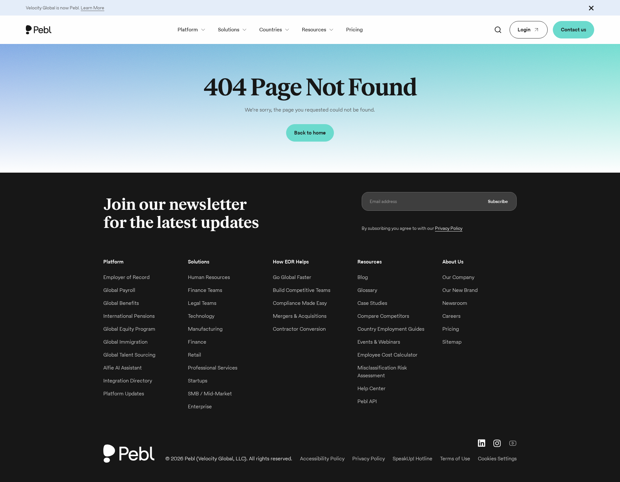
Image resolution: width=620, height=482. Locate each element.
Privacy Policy (448, 228)
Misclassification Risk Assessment (382, 371)
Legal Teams (202, 303)
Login (524, 29)
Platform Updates (123, 393)
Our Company (458, 277)
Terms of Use (455, 458)
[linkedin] (482, 443)
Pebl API (367, 401)
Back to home (310, 132)
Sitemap (451, 342)
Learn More (92, 8)
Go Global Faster (292, 277)
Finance (197, 342)
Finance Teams (205, 290)
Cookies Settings (497, 458)
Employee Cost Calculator (387, 355)
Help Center (371, 388)
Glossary (367, 290)
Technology (201, 316)
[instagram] (497, 443)
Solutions (228, 29)
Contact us (573, 29)
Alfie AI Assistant (122, 367)
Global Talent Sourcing (129, 355)
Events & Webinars (378, 342)
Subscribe (498, 201)
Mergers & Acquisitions (299, 316)
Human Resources (209, 277)
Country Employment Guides (390, 329)
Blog (362, 277)
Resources (314, 29)
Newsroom (454, 303)
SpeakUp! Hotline (412, 458)
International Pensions (129, 316)
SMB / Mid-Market (210, 393)
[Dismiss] (591, 8)
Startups (197, 380)
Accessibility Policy (322, 458)
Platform (188, 29)
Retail (194, 355)
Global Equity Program (129, 329)
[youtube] (513, 443)
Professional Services (212, 367)
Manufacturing (205, 329)
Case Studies (372, 303)
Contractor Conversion (299, 329)
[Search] (498, 30)
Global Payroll (119, 290)
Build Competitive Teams (301, 290)
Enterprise (200, 406)
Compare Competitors (383, 316)
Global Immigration (125, 342)
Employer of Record (126, 277)
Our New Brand (460, 290)
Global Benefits (121, 303)
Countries (270, 29)
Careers (451, 316)
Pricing (354, 29)
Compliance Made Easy (300, 303)
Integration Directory (127, 380)
